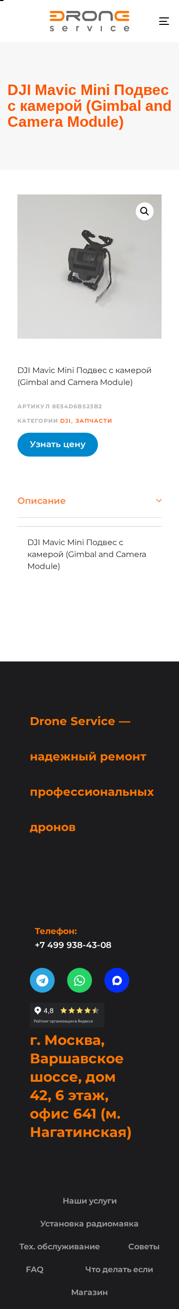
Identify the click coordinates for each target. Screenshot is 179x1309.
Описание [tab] (41, 500)
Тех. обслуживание (59, 1246)
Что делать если (119, 1269)
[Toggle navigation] (142, 21)
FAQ (34, 1269)
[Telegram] (42, 980)
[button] (145, 211)
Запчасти (94, 420)
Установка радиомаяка (89, 1223)
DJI (65, 420)
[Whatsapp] (79, 980)
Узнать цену (58, 444)
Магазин (89, 1292)
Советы (144, 1246)
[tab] (89, 501)
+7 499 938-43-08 (73, 945)
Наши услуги (90, 1201)
